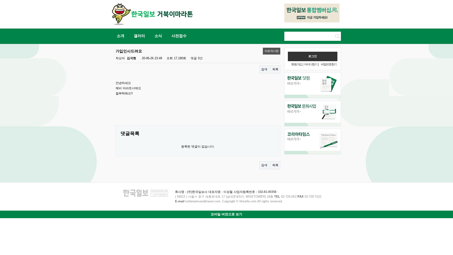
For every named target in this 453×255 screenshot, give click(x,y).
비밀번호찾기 (328, 64)
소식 (158, 36)
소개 (120, 36)
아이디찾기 (310, 64)
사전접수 (179, 36)
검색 (264, 69)
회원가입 (296, 64)
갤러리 (139, 36)
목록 (275, 69)
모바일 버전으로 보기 (226, 214)
